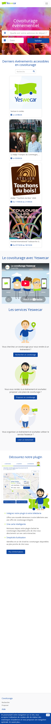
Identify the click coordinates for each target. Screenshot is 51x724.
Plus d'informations (15, 552)
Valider (38, 40)
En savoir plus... (15, 722)
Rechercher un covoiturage (25, 355)
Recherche (5, 702)
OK (48, 715)
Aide (4, 709)
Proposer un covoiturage (25, 397)
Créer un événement (25, 440)
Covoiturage (7, 698)
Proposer (5, 705)
